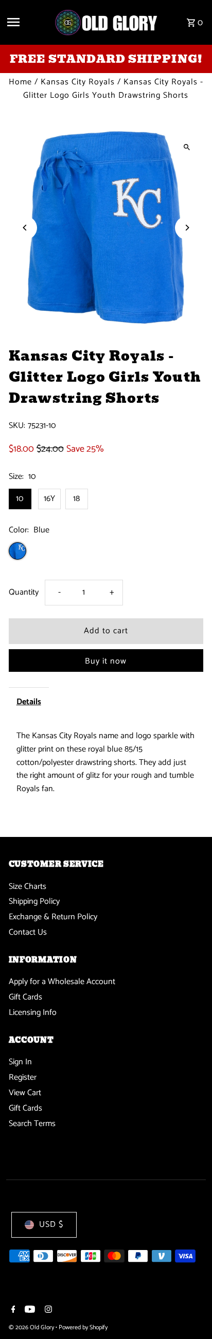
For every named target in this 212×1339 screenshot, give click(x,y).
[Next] (186, 227)
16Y (49, 499)
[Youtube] (28, 1310)
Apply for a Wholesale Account (62, 982)
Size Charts (27, 887)
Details (28, 702)
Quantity (24, 592)
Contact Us (28, 932)
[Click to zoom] (186, 146)
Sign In (20, 1062)
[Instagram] (47, 1310)
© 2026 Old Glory (32, 1327)
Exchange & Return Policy (53, 917)
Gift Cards (25, 997)
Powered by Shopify (83, 1327)
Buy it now (106, 661)
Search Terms (32, 1124)
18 (76, 499)
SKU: (17, 426)
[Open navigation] (26, 22)
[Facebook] (12, 1310)
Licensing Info (33, 1013)
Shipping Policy (34, 901)
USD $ (51, 1224)
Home (20, 82)
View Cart (25, 1093)
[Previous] (25, 227)
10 (20, 499)
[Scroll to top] (190, 1312)
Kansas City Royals (78, 82)
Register (23, 1077)
